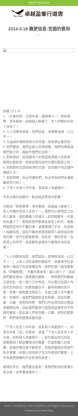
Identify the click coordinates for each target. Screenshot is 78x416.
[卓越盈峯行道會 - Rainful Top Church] (39, 13)
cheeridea (47, 410)
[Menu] (5, 13)
